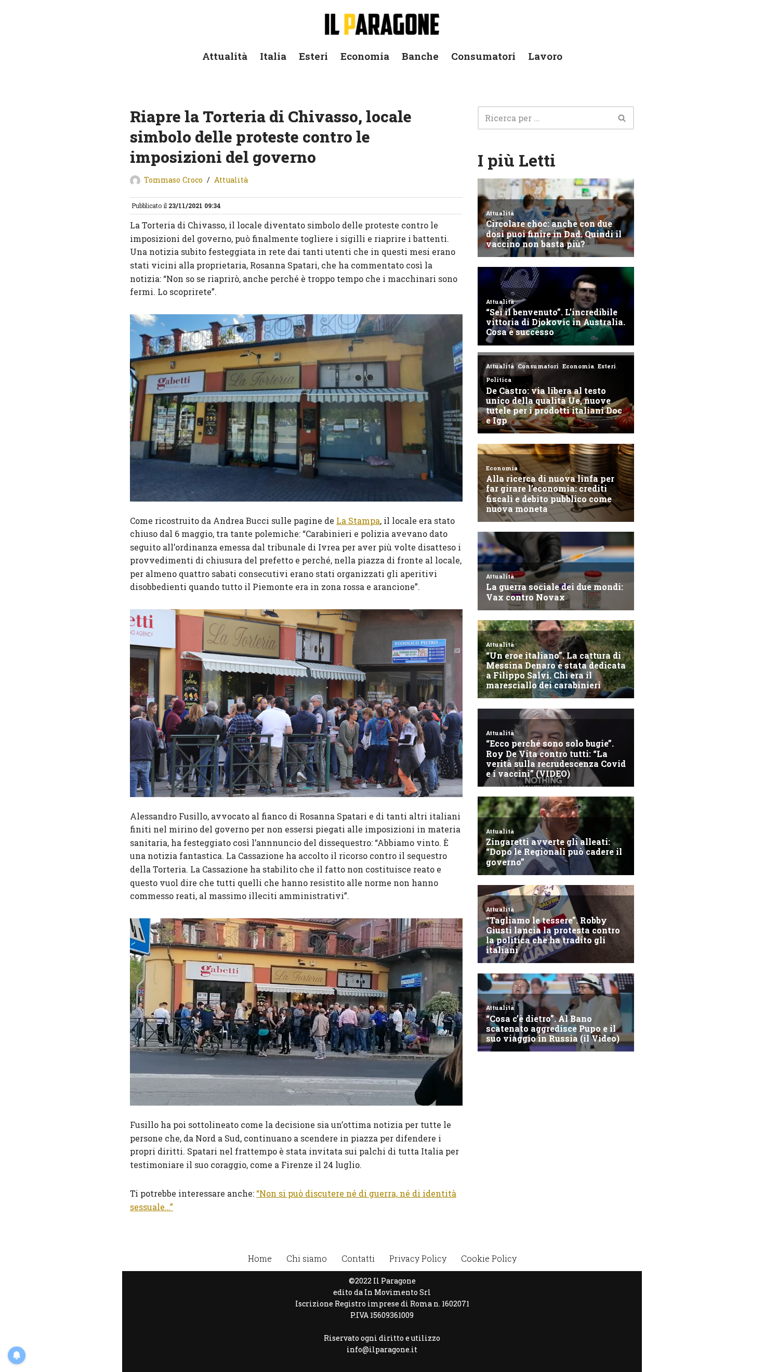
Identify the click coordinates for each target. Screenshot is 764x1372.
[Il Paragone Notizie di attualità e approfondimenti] (382, 22)
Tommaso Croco (173, 180)
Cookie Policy (489, 1258)
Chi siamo (306, 1258)
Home (260, 1258)
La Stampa (358, 520)
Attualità (224, 55)
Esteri (313, 55)
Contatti (358, 1258)
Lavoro (545, 55)
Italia (273, 55)
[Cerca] (622, 118)
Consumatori (483, 55)
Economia (364, 55)
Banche (420, 55)
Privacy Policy (417, 1258)
